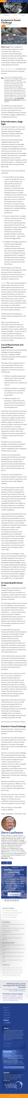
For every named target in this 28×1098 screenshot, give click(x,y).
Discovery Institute (14, 1096)
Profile (11, 858)
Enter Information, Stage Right (10, 910)
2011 (14, 972)
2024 (8, 967)
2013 (7, 972)
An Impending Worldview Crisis (10, 915)
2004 (18, 975)
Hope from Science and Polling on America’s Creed (13, 945)
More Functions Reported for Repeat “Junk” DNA (13, 957)
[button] (3, 26)
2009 (20, 972)
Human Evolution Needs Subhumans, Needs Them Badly (13, 925)
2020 (4, 970)
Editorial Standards (8, 1043)
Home (6, 1007)
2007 (7, 975)
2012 (10, 972)
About (9, 1)
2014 (4, 972)
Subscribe (20, 1)
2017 (14, 970)
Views (9, 863)
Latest (23, 15)
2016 (17, 970)
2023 (13, 967)
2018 (11, 970)
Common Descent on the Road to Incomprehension (10, 931)
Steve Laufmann (6, 24)
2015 (21, 970)
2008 (4, 975)
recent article (10, 69)
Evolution (5, 18)
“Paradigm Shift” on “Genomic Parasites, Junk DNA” (13, 949)
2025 (4, 967)
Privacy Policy (7, 1046)
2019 (7, 970)
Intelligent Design (14, 18)
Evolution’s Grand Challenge (9, 917)
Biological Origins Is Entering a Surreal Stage (13, 928)
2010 (17, 972)
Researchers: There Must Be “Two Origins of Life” (13, 935)
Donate (14, 1)
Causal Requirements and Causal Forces (12, 912)
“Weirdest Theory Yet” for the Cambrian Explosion (12, 938)
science (4, 863)
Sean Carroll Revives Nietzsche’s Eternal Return (12, 960)
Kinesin (3, 283)
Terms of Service (7, 1045)
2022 (17, 967)
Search (7, 1012)
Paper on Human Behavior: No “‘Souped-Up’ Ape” (13, 953)
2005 (15, 975)
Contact (7, 1015)
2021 (20, 967)
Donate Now (14, 894)
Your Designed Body (15, 851)
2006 (11, 975)
